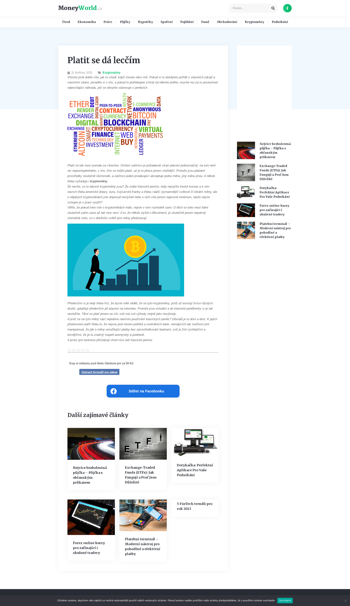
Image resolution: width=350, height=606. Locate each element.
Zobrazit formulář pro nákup (99, 372)
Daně (205, 22)
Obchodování (227, 22)
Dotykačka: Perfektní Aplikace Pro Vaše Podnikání (195, 470)
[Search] (273, 8)
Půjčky (125, 22)
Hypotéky (145, 22)
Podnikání (280, 22)
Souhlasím (285, 600)
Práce (108, 22)
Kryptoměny (254, 22)
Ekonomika (87, 22)
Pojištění (187, 22)
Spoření (167, 22)
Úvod (66, 22)
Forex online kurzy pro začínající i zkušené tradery (89, 548)
